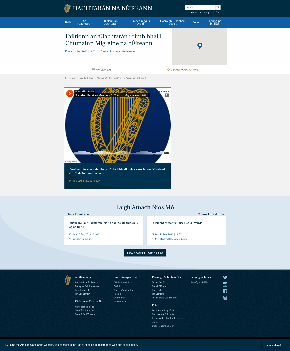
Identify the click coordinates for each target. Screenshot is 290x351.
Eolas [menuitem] (196, 22)
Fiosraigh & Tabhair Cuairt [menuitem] (172, 22)
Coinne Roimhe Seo (77, 214)
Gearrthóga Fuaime (123, 289)
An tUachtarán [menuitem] (84, 22)
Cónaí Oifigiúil (159, 286)
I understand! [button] (273, 345)
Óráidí (116, 286)
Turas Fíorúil (158, 282)
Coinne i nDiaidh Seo (212, 214)
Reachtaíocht (82, 289)
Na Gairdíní (158, 293)
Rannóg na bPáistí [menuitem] (214, 22)
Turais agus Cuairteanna (165, 297)
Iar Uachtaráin (82, 293)
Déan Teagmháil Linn (163, 325)
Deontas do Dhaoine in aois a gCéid (167, 320)
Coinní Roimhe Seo (85, 310)
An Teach (157, 289)
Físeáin (117, 293)
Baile (67, 78)
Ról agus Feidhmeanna (87, 286)
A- (214, 12)
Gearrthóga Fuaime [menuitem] (185, 70)
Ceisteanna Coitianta (163, 314)
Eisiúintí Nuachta (122, 282)
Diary (74, 78)
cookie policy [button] (130, 344)
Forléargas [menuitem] (104, 70)
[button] (200, 46)
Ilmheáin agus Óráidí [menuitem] (141, 22)
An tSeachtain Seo (84, 306)
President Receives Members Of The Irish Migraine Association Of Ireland (112, 78)
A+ (219, 12)
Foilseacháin (120, 301)
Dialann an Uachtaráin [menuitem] (111, 22)
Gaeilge (206, 12)
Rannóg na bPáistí (199, 282)
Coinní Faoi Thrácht (85, 314)
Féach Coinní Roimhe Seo (145, 252)
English (195, 12)
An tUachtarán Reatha (86, 282)
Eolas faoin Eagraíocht (164, 310)
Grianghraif (119, 297)
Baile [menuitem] (68, 22)
